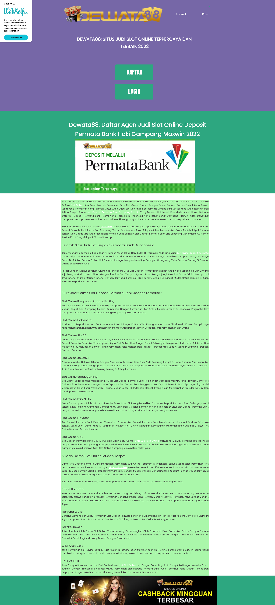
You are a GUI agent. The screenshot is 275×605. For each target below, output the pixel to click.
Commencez (16, 37)
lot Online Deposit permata (193, 253)
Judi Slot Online (127, 565)
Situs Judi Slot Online (147, 440)
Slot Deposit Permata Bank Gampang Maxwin (113, 212)
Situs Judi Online (118, 467)
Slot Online (77, 205)
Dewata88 (107, 226)
